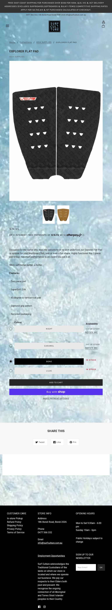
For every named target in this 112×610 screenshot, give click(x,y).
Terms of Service (15, 532)
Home (12, 42)
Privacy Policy (14, 529)
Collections (26, 42)
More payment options (56, 398)
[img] (103, 22)
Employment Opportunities (51, 555)
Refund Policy (14, 522)
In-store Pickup (15, 518)
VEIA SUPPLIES (43, 42)
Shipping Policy (15, 525)
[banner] (54, 26)
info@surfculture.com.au (76, 15)
